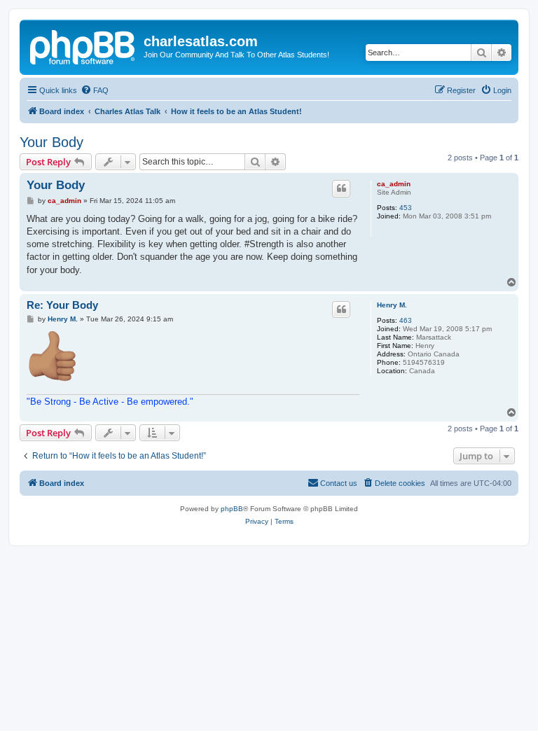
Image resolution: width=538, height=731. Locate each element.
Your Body (51, 142)
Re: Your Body (62, 305)
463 (405, 320)
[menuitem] (95, 90)
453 (405, 207)
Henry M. (392, 305)
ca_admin (394, 184)
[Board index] (83, 45)
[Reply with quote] (341, 188)
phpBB (232, 509)
